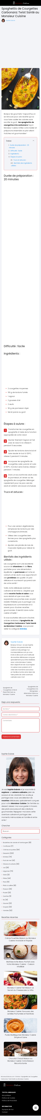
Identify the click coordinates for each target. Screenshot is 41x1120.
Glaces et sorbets (9, 864)
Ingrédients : (14, 154)
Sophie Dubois (10, 20)
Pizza (4, 882)
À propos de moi (7, 1109)
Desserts (6, 853)
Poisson (5, 889)
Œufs (5, 875)
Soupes (5, 907)
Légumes (6, 871)
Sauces (5, 903)
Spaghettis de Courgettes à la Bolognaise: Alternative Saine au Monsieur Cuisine (31, 691)
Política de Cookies (8, 1098)
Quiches (6, 896)
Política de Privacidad (9, 1101)
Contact (5, 1112)
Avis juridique (6, 1095)
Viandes (6, 910)
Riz (4, 900)
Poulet (5, 893)
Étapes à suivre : (16, 157)
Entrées (5, 857)
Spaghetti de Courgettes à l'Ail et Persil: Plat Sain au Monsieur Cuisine (10, 691)
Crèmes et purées (9, 850)
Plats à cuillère (8, 885)
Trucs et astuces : (19, 160)
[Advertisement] (20, 45)
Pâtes (5, 878)
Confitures (6, 846)
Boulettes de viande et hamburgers (15, 842)
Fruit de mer (7, 860)
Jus (4, 868)
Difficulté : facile (16, 151)
